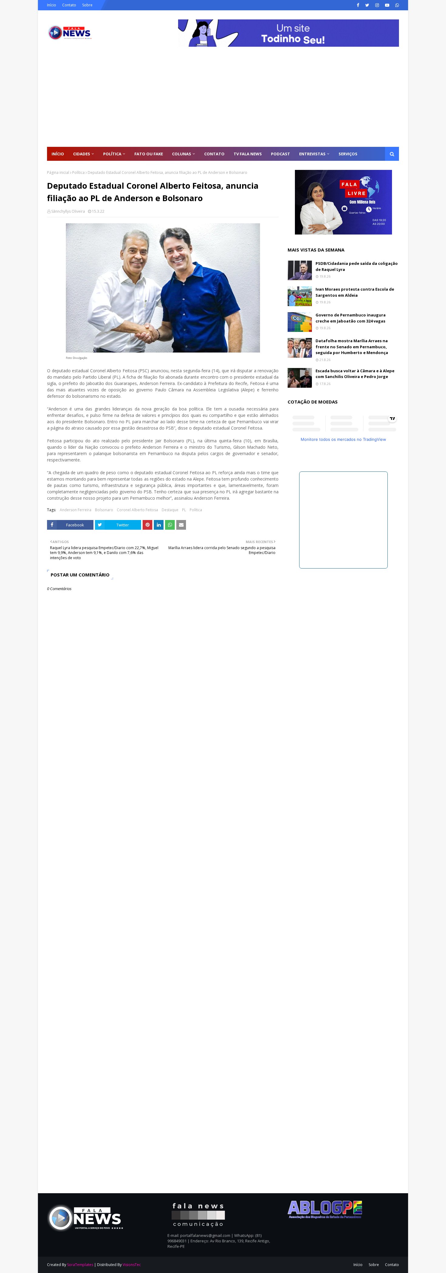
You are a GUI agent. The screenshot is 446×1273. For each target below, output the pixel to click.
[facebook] (358, 5)
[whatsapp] (396, 5)
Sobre (87, 5)
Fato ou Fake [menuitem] (148, 154)
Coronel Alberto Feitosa (137, 509)
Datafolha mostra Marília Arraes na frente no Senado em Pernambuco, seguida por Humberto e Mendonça (352, 346)
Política (78, 172)
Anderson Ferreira (75, 509)
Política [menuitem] (112, 154)
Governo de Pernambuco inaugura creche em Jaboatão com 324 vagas (351, 318)
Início (51, 5)
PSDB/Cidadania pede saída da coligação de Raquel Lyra (357, 266)
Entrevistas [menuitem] (312, 154)
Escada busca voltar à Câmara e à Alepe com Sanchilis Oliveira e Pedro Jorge (355, 374)
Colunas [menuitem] (181, 154)
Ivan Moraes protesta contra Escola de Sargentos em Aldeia (355, 292)
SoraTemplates (80, 1264)
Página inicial (58, 172)
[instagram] (377, 5)
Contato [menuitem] (214, 154)
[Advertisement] (223, 101)
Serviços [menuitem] (348, 154)
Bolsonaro (104, 509)
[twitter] (367, 5)
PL (184, 509)
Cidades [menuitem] (81, 154)
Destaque (170, 509)
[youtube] (387, 5)
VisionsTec (132, 1264)
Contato (69, 5)
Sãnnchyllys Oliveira (68, 211)
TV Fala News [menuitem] (248, 154)
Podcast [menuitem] (280, 154)
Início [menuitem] (58, 154)
